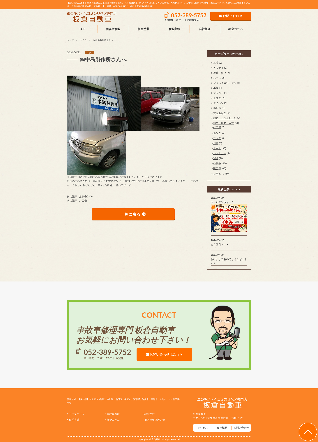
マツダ (217, 138)
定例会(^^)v (86, 196)
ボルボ (217, 107)
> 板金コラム (112, 419)
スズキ (217, 97)
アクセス (202, 427)
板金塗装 (143, 29)
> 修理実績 (73, 419)
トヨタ (217, 148)
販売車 (217, 168)
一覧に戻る (131, 214)
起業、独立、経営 (223, 123)
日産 (215, 143)
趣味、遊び (219, 72)
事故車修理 (112, 29)
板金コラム (235, 29)
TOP (82, 29)
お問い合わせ (241, 427)
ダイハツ (218, 102)
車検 (215, 87)
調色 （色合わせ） (224, 118)
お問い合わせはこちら (166, 354)
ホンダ (217, 133)
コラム (89, 52)
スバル (217, 77)
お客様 (83, 200)
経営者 (217, 127)
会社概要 (205, 29)
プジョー (218, 92)
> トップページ (75, 413)
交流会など (219, 113)
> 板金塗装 (148, 413)
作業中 (217, 163)
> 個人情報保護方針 (153, 419)
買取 (215, 158)
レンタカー (219, 153)
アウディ (218, 67)
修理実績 (174, 29)
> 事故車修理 (112, 413)
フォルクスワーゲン (224, 82)
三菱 (215, 62)
